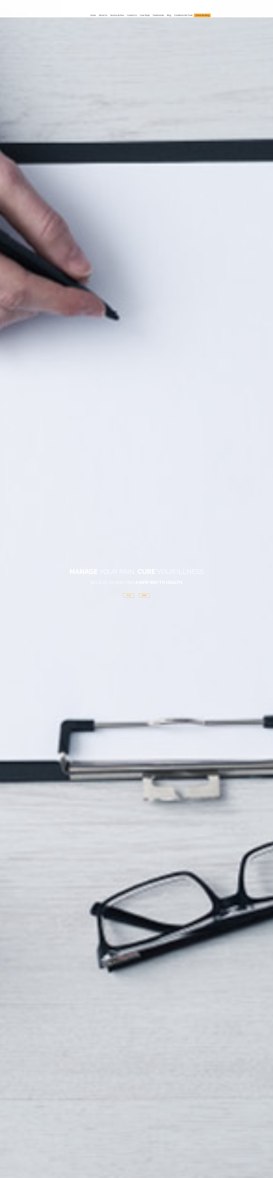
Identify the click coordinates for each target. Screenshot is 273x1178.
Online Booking (202, 15)
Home (93, 15)
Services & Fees (117, 15)
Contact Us (132, 15)
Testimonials (158, 15)
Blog (169, 15)
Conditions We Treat (183, 15)
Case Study (145, 15)
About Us (103, 15)
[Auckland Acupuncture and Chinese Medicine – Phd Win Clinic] (80, 6)
